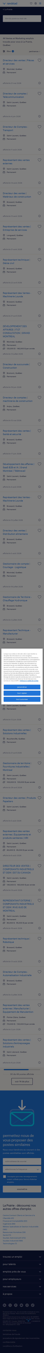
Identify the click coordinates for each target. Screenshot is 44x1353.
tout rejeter (22, 693)
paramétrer (22, 687)
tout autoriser (22, 699)
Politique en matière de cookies (29, 680)
